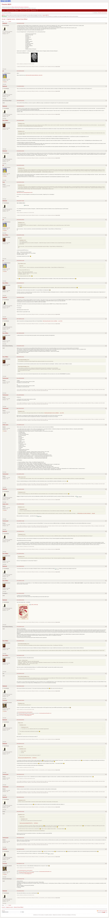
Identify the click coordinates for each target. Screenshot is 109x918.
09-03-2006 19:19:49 (20, 811)
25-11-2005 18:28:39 (20, 378)
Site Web (5, 81)
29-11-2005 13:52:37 (20, 408)
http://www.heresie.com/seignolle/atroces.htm (24, 192)
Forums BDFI (6, 4)
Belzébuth (5, 23)
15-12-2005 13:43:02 (20, 489)
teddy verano (5, 424)
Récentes (100, 12)
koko (4, 182)
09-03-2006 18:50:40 (20, 719)
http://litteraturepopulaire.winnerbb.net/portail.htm (26, 714)
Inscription (28, 10)
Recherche (23, 10)
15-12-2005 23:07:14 (20, 531)
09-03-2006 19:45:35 (20, 849)
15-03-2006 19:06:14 (20, 890)
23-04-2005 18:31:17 (20, 106)
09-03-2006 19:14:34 (20, 786)
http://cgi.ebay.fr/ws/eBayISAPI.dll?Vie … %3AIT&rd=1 (27, 757)
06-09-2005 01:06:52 (20, 345)
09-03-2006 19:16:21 (20, 797)
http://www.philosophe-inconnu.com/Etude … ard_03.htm (54, 412)
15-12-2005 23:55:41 (20, 553)
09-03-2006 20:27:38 (20, 863)
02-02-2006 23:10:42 (20, 673)
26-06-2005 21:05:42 (20, 182)
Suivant (9, 21)
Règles (17, 10)
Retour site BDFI (6, 1)
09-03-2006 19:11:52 (20, 774)
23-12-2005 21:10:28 (20, 580)
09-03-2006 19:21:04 (20, 837)
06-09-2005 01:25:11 (20, 356)
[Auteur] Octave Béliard (21, 19)
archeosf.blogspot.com (27, 715)
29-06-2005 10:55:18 (20, 219)
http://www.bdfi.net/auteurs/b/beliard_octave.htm (34, 75)
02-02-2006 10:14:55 (20, 655)
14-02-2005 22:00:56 (20, 23)
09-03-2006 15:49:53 (20, 700)
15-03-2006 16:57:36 (20, 878)
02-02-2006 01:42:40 (20, 626)
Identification (34, 10)
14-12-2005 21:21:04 (20, 424)
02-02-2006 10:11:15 (20, 640)
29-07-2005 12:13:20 (20, 318)
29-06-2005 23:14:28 (20, 260)
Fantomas (5, 700)
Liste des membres (11, 10)
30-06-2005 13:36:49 (20, 297)
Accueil (3, 10)
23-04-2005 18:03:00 (20, 100)
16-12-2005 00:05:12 (20, 566)
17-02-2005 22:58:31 (20, 86)
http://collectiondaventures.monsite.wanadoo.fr (25, 712)
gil (3, 70)
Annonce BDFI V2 (46, 15)
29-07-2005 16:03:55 (20, 333)
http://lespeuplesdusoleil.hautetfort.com (45, 713)
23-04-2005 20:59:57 (20, 120)
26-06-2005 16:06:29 (20, 165)
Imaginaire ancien (11, 19)
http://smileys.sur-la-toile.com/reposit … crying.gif (86, 513)
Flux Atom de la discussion (102, 910)
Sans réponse (104, 12)
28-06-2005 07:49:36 (20, 200)
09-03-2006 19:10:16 (20, 743)
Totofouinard (5, 378)
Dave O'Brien (5, 120)
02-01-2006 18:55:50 (20, 593)
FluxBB (103, 912)
